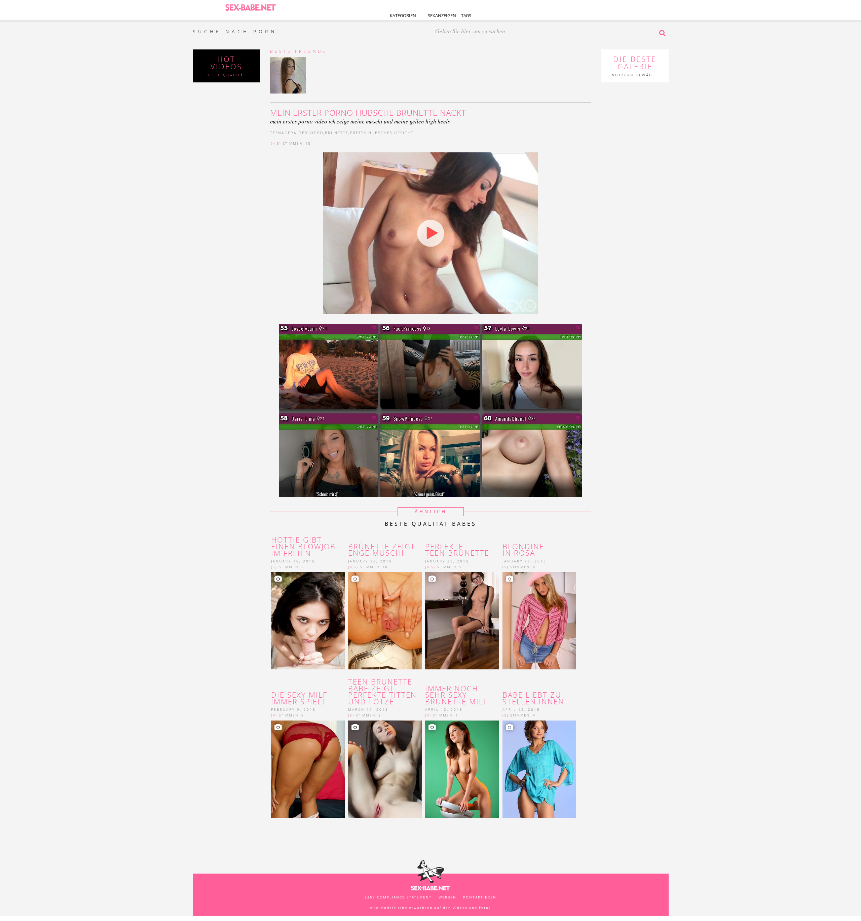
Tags (466, 15)
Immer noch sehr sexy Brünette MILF (456, 695)
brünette (336, 132)
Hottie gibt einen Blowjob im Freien (303, 546)
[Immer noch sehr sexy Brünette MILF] (462, 769)
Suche (664, 33)
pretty (358, 132)
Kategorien (403, 15)
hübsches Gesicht (391, 132)
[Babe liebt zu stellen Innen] (539, 769)
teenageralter (289, 132)
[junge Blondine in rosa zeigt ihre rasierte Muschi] (539, 620)
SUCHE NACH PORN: (237, 31)
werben (447, 897)
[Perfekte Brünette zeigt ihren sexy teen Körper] (462, 620)
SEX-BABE (250, 7)
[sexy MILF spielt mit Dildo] (308, 769)
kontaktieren (479, 897)
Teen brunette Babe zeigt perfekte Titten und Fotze (382, 691)
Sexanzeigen (442, 15)
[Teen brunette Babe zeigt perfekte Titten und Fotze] (385, 769)
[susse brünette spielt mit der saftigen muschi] (385, 620)
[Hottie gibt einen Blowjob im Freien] (308, 620)
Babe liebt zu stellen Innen (533, 698)
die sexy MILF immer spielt (299, 698)
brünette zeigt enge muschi (381, 550)
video (316, 132)
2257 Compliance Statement (398, 897)
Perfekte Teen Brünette (458, 550)
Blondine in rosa (523, 550)
